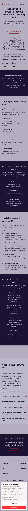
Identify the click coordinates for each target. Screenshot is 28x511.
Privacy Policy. (14, 499)
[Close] (25, 484)
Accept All (14, 507)
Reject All (14, 503)
